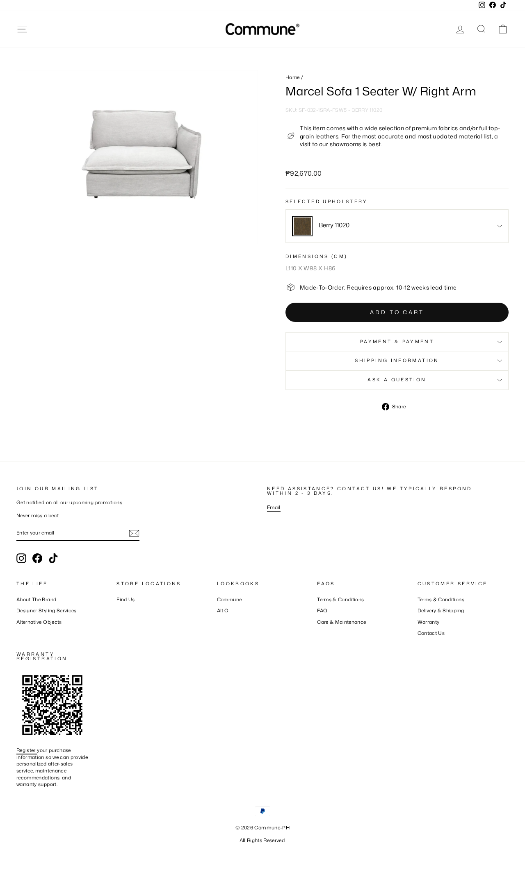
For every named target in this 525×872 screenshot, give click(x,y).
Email (274, 507)
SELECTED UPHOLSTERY (326, 202)
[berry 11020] (302, 226)
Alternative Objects (39, 621)
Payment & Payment (397, 341)
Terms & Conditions (340, 599)
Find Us (125, 599)
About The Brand (36, 599)
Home (292, 77)
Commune (229, 599)
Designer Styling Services (46, 610)
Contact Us (431, 633)
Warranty (429, 621)
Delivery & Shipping (441, 610)
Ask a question (397, 379)
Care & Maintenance (341, 621)
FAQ (322, 610)
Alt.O (223, 610)
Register (26, 750)
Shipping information (397, 360)
